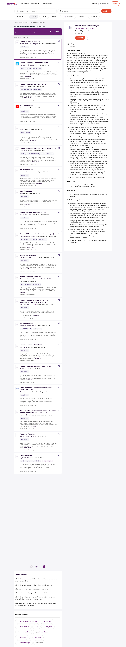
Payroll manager (25, 643)
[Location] (77, 11)
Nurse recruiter (24, 627)
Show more (29, 55)
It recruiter (47, 621)
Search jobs (17, 22)
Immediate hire (25, 632)
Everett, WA (25, 22)
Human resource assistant (28, 621)
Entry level (49, 627)
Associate (23, 637)
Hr (37, 627)
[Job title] (34, 11)
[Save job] (59, 41)
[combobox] (35, 11)
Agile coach (37, 637)
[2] (44, 566)
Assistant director (43, 632)
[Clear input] (54, 11)
